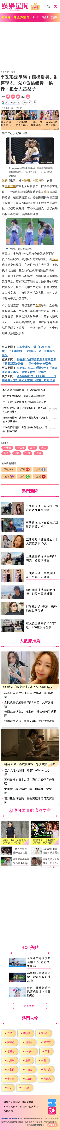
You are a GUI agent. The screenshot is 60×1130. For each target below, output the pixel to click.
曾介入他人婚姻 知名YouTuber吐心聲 (27, 772)
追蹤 (6, 476)
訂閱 (22, 469)
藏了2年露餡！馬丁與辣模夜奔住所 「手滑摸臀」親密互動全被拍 (6, 123)
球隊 (46, 191)
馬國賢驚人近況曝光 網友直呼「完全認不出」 (51, 861)
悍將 (13, 186)
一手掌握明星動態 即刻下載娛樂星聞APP (24, 401)
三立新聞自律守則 (13, 1106)
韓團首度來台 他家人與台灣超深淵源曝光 (29, 723)
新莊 (55, 259)
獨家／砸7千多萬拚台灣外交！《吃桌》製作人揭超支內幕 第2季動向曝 (14, 841)
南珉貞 (37, 180)
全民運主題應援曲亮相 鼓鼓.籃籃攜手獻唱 (39, 962)
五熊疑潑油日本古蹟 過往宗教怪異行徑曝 (29, 781)
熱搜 (54, 17)
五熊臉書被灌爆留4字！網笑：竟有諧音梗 (28, 704)
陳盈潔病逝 (22, 17)
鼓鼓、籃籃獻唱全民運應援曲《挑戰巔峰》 (39, 991)
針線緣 (6, 17)
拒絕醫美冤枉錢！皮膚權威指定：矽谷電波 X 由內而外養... (25, 410)
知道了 (53, 1125)
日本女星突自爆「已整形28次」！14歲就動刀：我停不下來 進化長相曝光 (28, 351)
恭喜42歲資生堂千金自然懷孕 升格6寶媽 (29, 694)
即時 (36, 17)
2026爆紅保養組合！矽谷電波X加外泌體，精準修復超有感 (51, 851)
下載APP (8, 469)
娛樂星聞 (5, 72)
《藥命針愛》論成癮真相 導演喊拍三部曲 (28, 764)
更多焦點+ (30, 1006)
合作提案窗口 (31, 1106)
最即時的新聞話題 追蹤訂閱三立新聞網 (24, 395)
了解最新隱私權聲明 (35, 1125)
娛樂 (13, 72)
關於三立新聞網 (12, 1102)
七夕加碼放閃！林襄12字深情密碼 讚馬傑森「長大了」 (22, 123)
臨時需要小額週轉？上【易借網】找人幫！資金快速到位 (21, 861)
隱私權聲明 (28, 1102)
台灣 (38, 305)
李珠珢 (25, 180)
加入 (38, 469)
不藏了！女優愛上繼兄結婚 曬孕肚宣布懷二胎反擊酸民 (36, 123)
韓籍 (5, 180)
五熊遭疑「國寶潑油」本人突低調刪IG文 (24, 389)
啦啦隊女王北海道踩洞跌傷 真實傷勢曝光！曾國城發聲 (44, 841)
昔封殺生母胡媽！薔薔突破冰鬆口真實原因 (29, 800)
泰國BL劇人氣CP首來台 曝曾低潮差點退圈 (30, 713)
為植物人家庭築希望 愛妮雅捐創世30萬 (39, 977)
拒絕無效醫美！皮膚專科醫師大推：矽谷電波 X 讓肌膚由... (25, 419)
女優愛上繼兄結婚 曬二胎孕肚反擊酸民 (28, 790)
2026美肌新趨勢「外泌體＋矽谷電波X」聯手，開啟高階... (25, 429)
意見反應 (8, 1110)
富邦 (7, 186)
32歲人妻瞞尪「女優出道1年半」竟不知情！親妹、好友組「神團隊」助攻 (52, 123)
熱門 (45, 17)
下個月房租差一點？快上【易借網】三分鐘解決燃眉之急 (21, 851)
